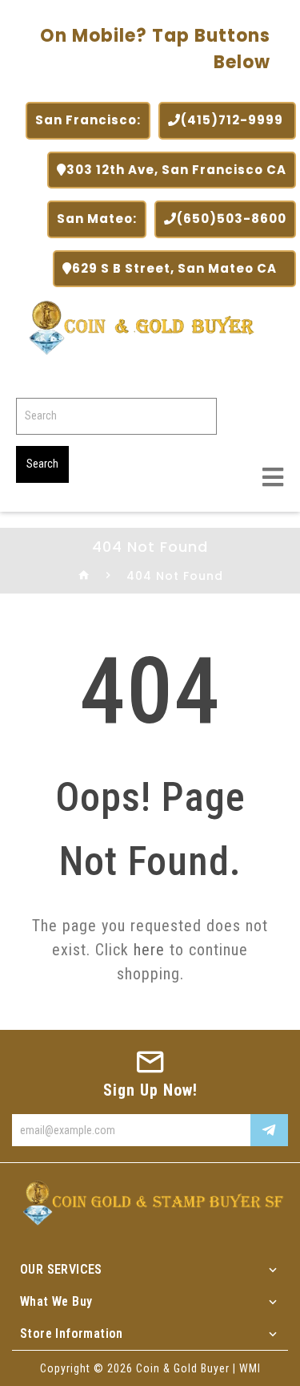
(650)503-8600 (231, 218)
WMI (250, 1368)
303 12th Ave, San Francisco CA (176, 169)
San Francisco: (88, 119)
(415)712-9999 (233, 119)
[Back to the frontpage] (84, 576)
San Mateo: (97, 218)
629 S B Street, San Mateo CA (179, 268)
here (149, 949)
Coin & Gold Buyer (183, 1368)
